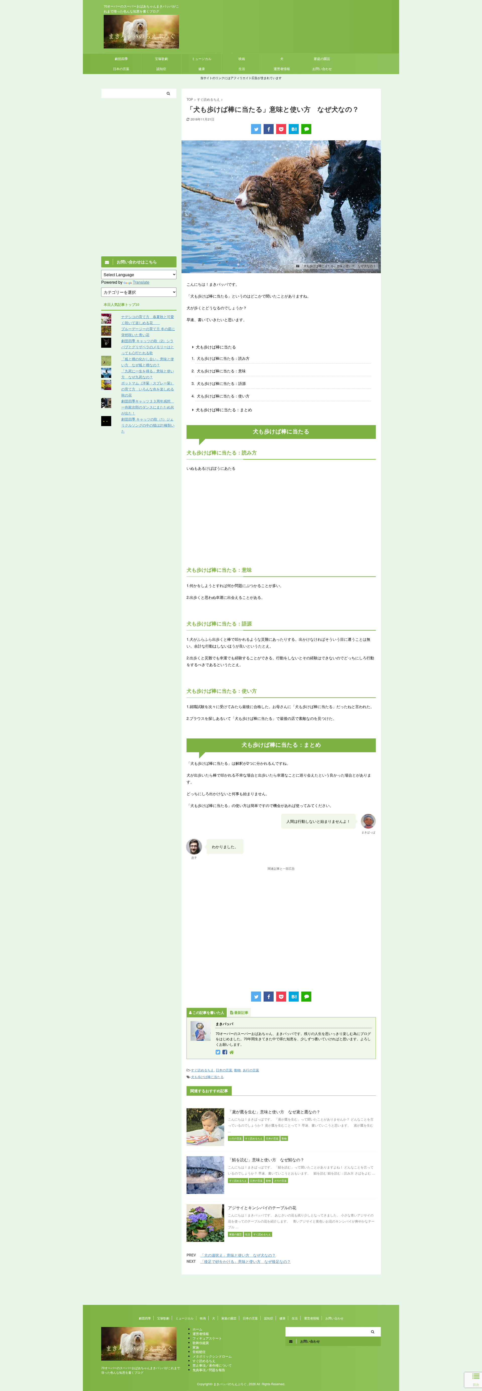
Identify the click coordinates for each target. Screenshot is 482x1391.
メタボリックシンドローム (212, 1356)
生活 (241, 68)
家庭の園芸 (322, 58)
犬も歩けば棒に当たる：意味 (221, 370)
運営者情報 (282, 68)
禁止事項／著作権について (212, 1365)
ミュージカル (201, 58)
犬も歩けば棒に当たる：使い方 (223, 395)
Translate (141, 282)
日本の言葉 (121, 68)
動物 (237, 1070)
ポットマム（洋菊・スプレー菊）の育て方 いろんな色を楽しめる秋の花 (147, 388)
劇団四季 (121, 58)
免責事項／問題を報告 (209, 1369)
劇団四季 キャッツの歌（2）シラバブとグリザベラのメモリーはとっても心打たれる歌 (147, 346)
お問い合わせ (322, 68)
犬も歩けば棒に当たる (216, 347)
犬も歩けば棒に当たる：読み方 (223, 358)
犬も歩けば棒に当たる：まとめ (224, 410)
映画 (241, 58)
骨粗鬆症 (199, 1351)
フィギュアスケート (207, 1338)
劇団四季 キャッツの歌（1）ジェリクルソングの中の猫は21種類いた (147, 425)
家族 (196, 1347)
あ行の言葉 (251, 1070)
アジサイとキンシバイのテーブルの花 (262, 1207)
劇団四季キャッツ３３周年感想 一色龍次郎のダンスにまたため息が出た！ (147, 407)
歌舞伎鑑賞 (201, 1342)
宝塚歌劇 (161, 58)
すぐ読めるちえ (202, 1070)
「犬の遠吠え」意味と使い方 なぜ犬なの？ (238, 1255)
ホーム (197, 1329)
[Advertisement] (281, 523)
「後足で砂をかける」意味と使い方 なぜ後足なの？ (245, 1261)
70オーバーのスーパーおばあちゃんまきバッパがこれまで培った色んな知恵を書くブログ (140, 1370)
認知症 (161, 68)
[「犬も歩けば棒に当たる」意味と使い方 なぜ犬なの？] (294, 129)
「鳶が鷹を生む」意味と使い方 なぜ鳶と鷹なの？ (274, 1112)
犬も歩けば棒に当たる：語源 (221, 383)
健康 (201, 68)
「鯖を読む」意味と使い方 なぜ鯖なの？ (266, 1160)
